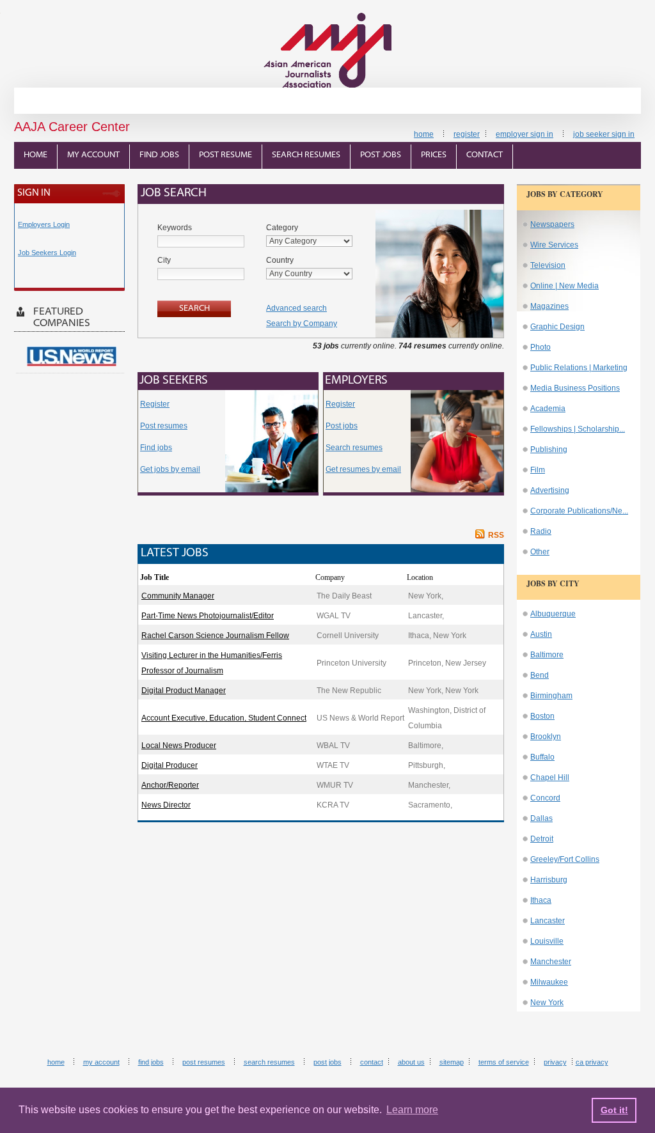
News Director (166, 805)
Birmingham (551, 695)
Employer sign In (524, 134)
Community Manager (177, 595)
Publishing (548, 449)
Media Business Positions (575, 388)
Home (424, 134)
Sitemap (451, 1062)
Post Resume (225, 155)
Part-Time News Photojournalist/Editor (207, 615)
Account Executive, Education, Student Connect (223, 718)
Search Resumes (306, 155)
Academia (547, 408)
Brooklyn (545, 736)
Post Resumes (203, 1062)
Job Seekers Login (47, 252)
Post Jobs (380, 155)
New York (547, 1002)
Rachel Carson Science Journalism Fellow (215, 635)
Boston (542, 716)
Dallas (541, 818)
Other (539, 551)
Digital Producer (169, 765)
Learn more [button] (412, 1109)
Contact (484, 155)
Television (547, 265)
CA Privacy (592, 1062)
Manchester (550, 961)
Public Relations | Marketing (578, 367)
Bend (539, 675)
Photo (540, 347)
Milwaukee (549, 982)
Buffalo (542, 757)
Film (537, 469)
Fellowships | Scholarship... (577, 429)
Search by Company (301, 323)
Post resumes (163, 425)
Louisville (547, 941)
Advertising (549, 490)
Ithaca (540, 900)
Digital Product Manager (183, 690)
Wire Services (554, 244)
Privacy (555, 1062)
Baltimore (547, 654)
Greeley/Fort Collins (564, 859)
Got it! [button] (614, 1110)
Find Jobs (159, 155)
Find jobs (156, 447)
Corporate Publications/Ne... (579, 510)
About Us (411, 1062)
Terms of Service (503, 1062)
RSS (496, 535)
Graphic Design (557, 326)
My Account (93, 155)
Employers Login (44, 224)
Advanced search (296, 308)
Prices (433, 155)
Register (467, 134)
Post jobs (342, 425)
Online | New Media (564, 285)
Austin (541, 634)
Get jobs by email (170, 469)
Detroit (541, 838)
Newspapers (552, 224)
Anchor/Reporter (170, 785)
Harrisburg (548, 879)
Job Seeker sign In (604, 134)
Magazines (549, 306)
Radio (540, 531)
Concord (545, 797)
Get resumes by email (363, 469)
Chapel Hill (549, 777)
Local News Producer (178, 745)
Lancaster (547, 920)
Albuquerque (553, 613)
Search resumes (354, 447)
